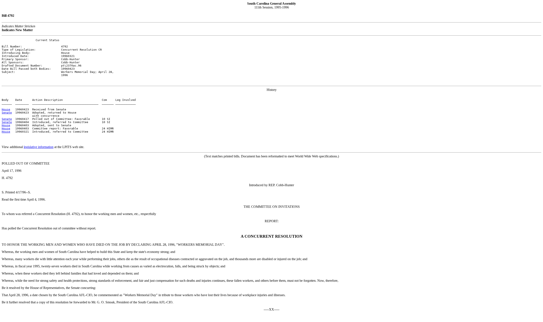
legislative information (38, 147)
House (6, 109)
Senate (7, 112)
